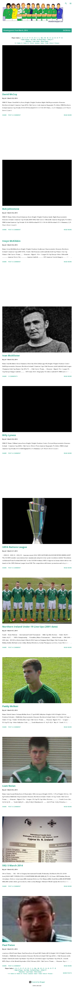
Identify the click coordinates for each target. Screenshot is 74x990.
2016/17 (50, 39)
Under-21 (19, 43)
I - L (38, 38)
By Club (33, 39)
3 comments (12, 376)
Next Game (44, 41)
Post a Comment (14, 115)
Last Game (36, 41)
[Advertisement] (37, 138)
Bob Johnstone (10, 208)
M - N (46, 38)
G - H (33, 38)
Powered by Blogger (38, 982)
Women (57, 43)
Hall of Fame (25, 39)
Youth (46, 43)
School (51, 43)
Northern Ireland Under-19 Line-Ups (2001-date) (30, 626)
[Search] (66, 3)
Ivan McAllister (11, 355)
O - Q (51, 38)
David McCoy (9, 94)
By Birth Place (41, 39)
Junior (42, 43)
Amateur (37, 43)
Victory (32, 43)
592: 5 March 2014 (12, 865)
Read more (68, 115)
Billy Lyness (9, 435)
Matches (28, 41)
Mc (42, 38)
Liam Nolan (9, 785)
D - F (28, 38)
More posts (67, 973)
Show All (67, 30)
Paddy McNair (10, 706)
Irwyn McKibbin (11, 240)
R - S (56, 38)
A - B (21, 38)
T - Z (60, 38)
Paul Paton (8, 945)
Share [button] (4, 115)
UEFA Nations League (14, 547)
